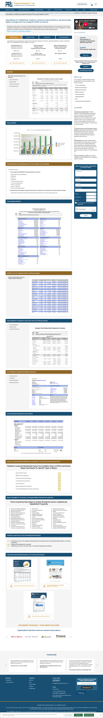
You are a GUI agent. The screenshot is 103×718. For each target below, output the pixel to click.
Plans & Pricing (58, 9)
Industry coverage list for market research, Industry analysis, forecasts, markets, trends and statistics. (31, 13)
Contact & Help (32, 684)
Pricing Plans (8, 680)
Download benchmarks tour (18, 63)
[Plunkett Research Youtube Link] (59, 680)
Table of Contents (30, 37)
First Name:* (78, 178)
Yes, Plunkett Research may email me (85, 203)
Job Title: (77, 200)
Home (7, 13)
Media (49, 9)
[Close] (100, 715)
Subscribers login (82, 4)
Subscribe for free (87, 687)
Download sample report (40, 63)
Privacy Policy (56, 689)
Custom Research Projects (85, 70)
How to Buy (69, 9)
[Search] (95, 4)
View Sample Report (64, 37)
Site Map (31, 686)
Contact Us (85, 66)
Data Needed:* (78, 169)
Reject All (78, 715)
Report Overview (14, 37)
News (84, 9)
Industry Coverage (10, 9)
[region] (51, 715)
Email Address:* (78, 188)
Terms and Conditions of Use (59, 691)
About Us (31, 680)
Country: (77, 193)
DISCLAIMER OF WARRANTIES (59, 693)
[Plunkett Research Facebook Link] (57, 680)
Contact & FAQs (93, 9)
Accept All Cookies (89, 715)
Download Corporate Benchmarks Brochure (24, 585)
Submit (85, 215)
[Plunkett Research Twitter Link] (55, 680)
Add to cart (85, 55)
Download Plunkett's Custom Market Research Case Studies (55, 586)
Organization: (78, 197)
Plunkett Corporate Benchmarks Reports (64, 13)
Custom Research (10, 682)
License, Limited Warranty (79, 32)
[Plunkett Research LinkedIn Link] (53, 680)
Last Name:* (78, 183)
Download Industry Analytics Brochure (41, 616)
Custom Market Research (24, 9)
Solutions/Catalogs (38, 9)
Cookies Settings (68, 715)
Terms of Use (28, 707)
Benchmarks (47, 37)
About (77, 9)
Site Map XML (32, 688)
